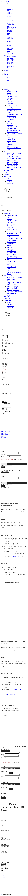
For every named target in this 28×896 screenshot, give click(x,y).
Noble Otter (9, 47)
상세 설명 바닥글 (5, 434)
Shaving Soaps (10, 63)
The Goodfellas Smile (11, 27)
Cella (8, 52)
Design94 (9, 19)
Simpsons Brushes (11, 40)
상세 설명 (3, 433)
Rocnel (8, 17)
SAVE (2, 467)
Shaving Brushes (10, 66)
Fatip (8, 26)
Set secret (4, 771)
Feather (8, 22)
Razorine (9, 35)
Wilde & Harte (10, 20)
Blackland (9, 15)
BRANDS (6, 8)
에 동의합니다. (11, 459)
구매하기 (3, 798)
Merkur (8, 12)
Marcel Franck (10, 38)
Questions (9, 79)
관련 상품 (3, 437)
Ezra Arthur (9, 30)
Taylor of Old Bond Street (12, 54)
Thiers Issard (10, 28)
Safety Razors (10, 58)
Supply (8, 34)
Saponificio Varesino (11, 42)
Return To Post (4, 789)
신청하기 (3, 863)
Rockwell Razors (10, 24)
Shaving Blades (10, 65)
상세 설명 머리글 (5, 431)
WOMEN (6, 70)
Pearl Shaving (10, 37)
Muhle (8, 10)
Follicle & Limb (10, 41)
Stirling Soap (10, 48)
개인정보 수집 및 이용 (7, 459)
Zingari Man (9, 45)
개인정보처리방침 (4, 877)
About (8, 76)
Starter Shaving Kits (11, 56)
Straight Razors (10, 59)
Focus (8, 33)
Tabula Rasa (9, 49)
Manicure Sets (10, 69)
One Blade (9, 31)
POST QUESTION (5, 750)
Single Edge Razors (11, 60)
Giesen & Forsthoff (11, 23)
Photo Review (7, 469)
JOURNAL (6, 73)
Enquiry (8, 80)
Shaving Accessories (11, 67)
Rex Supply (9, 16)
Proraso (8, 51)
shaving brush (11, 553)
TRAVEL (5, 72)
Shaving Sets (10, 62)
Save (11, 773)
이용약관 (2, 875)
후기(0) (3, 430)
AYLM (8, 44)
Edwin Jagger (10, 9)
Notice (8, 77)
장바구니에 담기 (5, 846)
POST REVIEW (5, 471)
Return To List (4, 773)
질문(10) (3, 436)
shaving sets (15, 556)
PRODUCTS (6, 55)
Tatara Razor (10, 13)
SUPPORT (6, 74)
